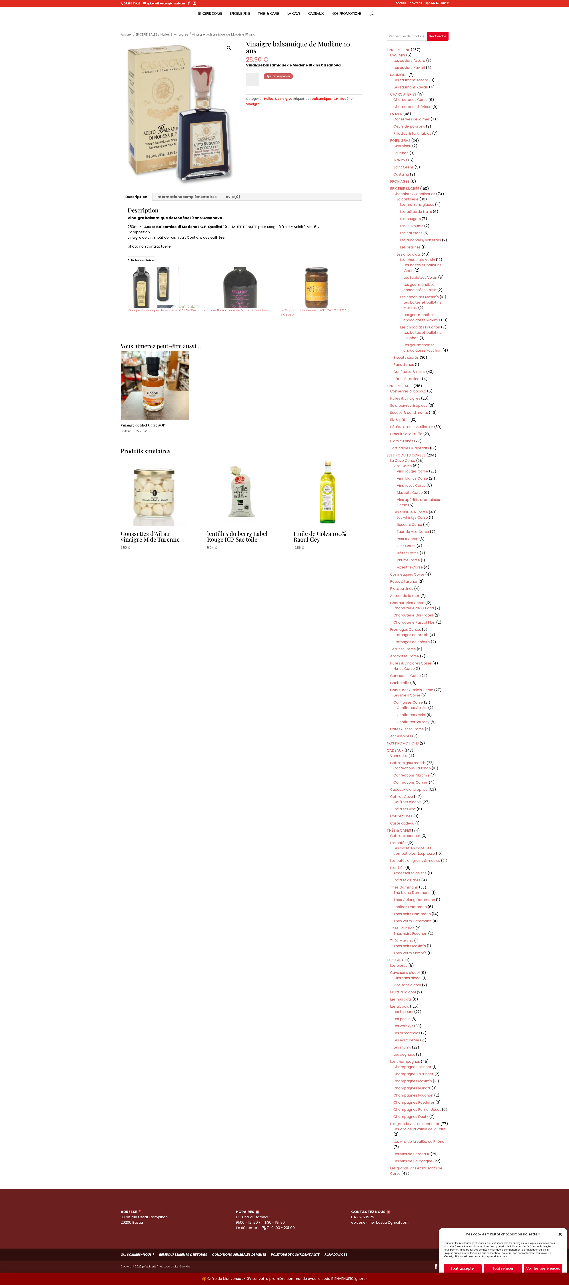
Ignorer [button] (360, 1278)
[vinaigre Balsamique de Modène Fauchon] (240, 287)
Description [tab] (136, 196)
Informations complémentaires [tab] (186, 196)
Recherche (437, 36)
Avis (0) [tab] (233, 196)
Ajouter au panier (278, 76)
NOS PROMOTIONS (346, 13)
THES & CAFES (268, 13)
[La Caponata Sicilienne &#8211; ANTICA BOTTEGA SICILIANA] (317, 287)
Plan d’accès (336, 1254)
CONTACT (415, 3)
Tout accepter (463, 1268)
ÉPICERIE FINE (240, 13)
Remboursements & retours (183, 1254)
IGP (335, 98)
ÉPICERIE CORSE (210, 13)
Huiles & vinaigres (174, 34)
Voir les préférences (543, 1268)
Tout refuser (502, 1268)
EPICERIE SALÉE (146, 34)
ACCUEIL (400, 3)
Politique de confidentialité (295, 1254)
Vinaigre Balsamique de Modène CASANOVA (162, 310)
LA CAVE (293, 13)
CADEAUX (316, 13)
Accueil (126, 34)
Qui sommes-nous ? (137, 1254)
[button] (560, 1234)
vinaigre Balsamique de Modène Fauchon (236, 310)
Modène (346, 98)
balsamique (321, 98)
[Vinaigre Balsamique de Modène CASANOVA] (164, 287)
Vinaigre (252, 104)
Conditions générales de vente (239, 1254)
